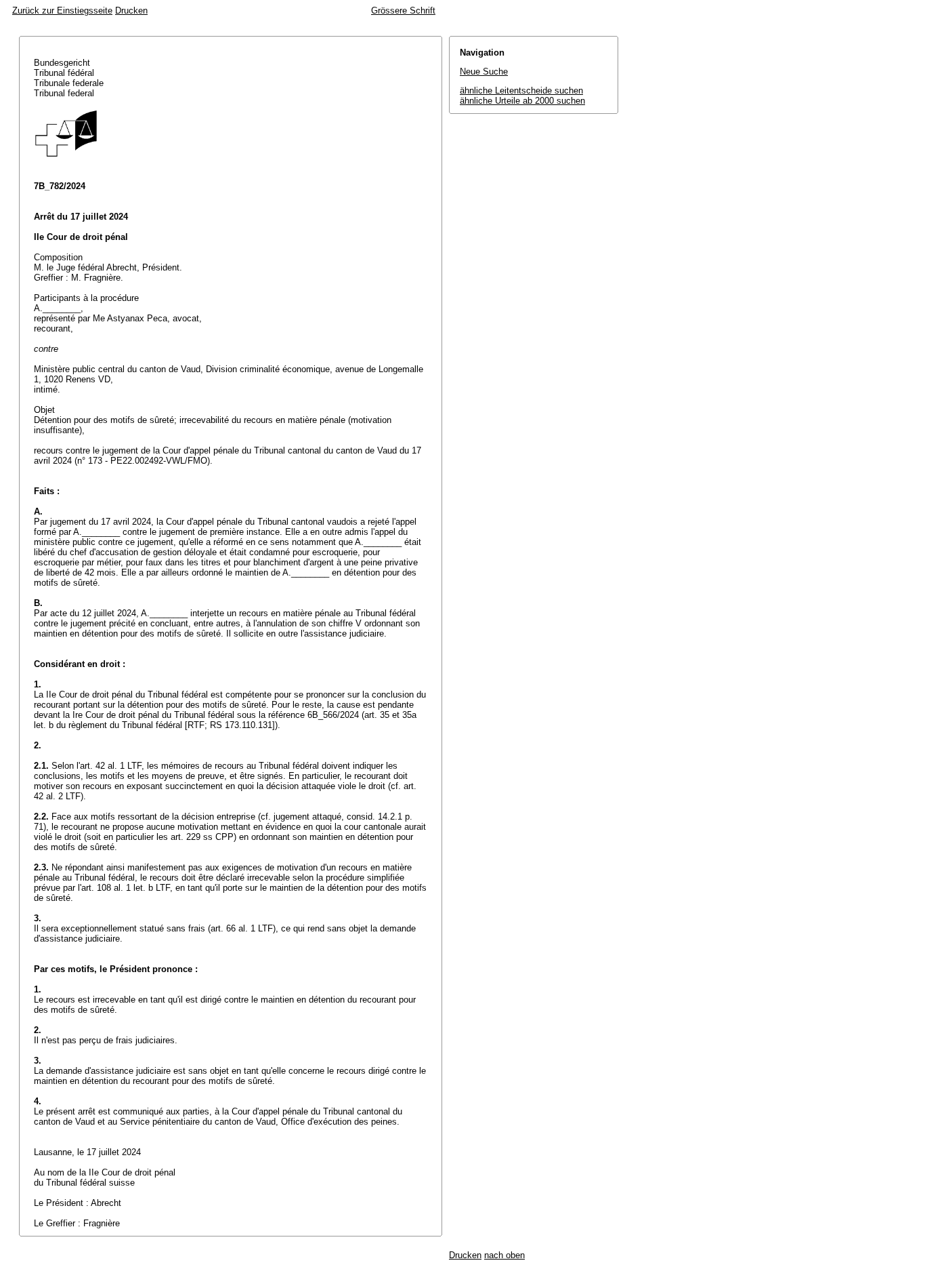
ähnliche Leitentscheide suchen (521, 90)
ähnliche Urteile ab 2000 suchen (522, 101)
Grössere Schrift (403, 10)
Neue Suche (484, 71)
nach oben (504, 1255)
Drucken (131, 10)
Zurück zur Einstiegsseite (62, 10)
